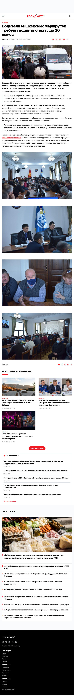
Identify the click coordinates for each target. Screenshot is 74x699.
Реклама (5, 656)
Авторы (4, 659)
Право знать (6, 670)
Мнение (4, 687)
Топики (4, 661)
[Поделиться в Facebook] (52, 39)
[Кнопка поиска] (69, 16)
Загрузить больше (37, 448)
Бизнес (4, 675)
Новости (5, 22)
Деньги (4, 681)
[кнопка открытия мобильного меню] (3, 16)
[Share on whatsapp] (60, 39)
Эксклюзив (5, 667)
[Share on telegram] (63, 39)
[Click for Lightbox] (37, 175)
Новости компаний (8, 689)
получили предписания (11, 138)
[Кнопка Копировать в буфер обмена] (66, 39)
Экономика (5, 673)
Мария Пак (5, 39)
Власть (4, 684)
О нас (4, 653)
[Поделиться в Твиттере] (56, 39)
